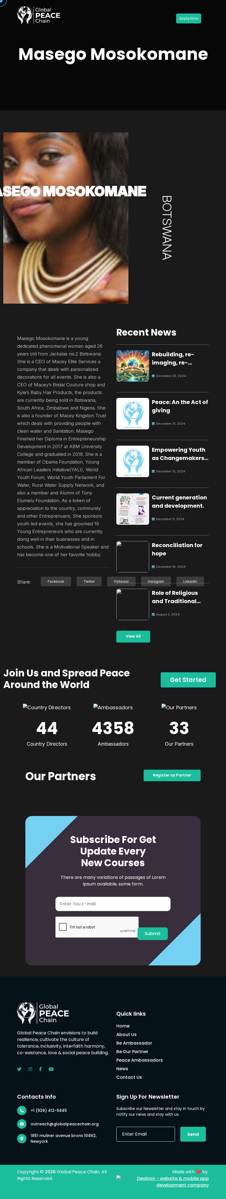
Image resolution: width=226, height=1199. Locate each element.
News (122, 1069)
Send (193, 1134)
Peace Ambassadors (139, 1060)
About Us (126, 1034)
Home (123, 1026)
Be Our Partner (132, 1051)
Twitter (89, 581)
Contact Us (129, 1077)
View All (133, 636)
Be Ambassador (134, 1043)
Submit (153, 933)
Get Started (188, 680)
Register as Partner (172, 775)
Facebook (56, 581)
